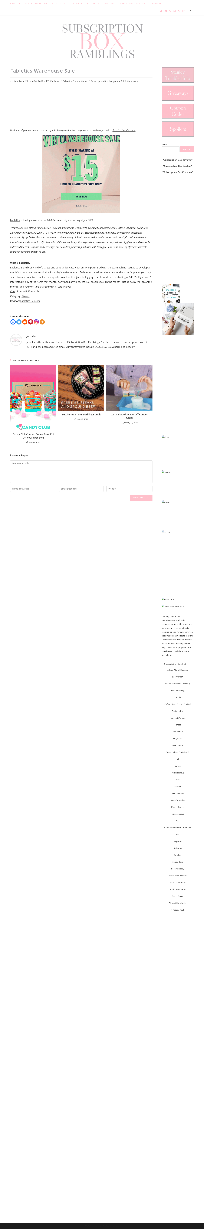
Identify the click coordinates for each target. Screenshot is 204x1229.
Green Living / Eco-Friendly (178, 752)
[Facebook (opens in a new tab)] (165, 11)
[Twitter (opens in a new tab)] (161, 11)
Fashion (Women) (177, 718)
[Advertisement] (81, 109)
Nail (177, 820)
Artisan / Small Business (177, 670)
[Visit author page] (16, 339)
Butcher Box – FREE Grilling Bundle (81, 414)
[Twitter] (19, 322)
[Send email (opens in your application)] (183, 11)
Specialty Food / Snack (178, 875)
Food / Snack (177, 731)
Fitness (25, 296)
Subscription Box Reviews (177, 159)
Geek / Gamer (178, 745)
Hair (178, 759)
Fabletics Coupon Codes (75, 81)
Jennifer (18, 81)
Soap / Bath (177, 862)
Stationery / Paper (178, 889)
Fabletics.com (109, 228)
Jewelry (178, 766)
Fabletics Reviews (30, 301)
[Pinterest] (30, 322)
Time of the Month (177, 903)
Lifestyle (177, 786)
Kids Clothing (178, 772)
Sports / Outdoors (178, 882)
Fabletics (54, 81)
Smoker (177, 855)
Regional (177, 841)
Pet (177, 834)
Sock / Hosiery (177, 868)
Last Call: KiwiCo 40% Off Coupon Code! (129, 416)
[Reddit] (24, 322)
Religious (178, 848)
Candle (178, 697)
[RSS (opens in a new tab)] (179, 11)
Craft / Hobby (178, 711)
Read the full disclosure (123, 130)
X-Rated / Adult (177, 910)
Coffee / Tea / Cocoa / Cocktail (177, 704)
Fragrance (177, 738)
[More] (42, 322)
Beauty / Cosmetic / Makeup (177, 683)
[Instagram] (36, 322)
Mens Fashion (177, 793)
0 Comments (131, 81)
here (169, 655)
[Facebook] (13, 322)
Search (165, 144)
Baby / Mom (177, 676)
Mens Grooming (178, 800)
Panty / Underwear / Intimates (177, 827)
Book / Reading (177, 690)
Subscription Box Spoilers (177, 165)
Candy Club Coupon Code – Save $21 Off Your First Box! (33, 436)
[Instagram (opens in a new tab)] (174, 11)
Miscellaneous (177, 814)
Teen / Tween (178, 896)
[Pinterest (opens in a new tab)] (170, 11)
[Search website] (191, 11)
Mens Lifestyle (177, 807)
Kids (178, 779)
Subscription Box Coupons (104, 81)
